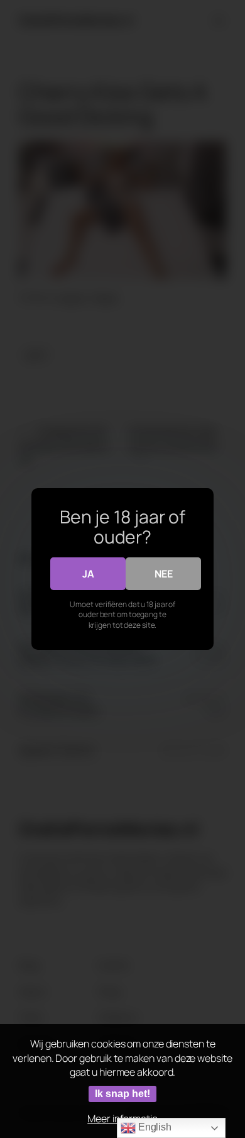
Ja (88, 574)
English (154, 1127)
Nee (164, 574)
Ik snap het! (122, 1093)
